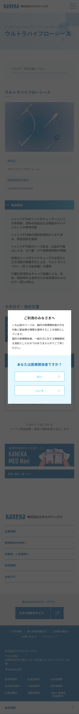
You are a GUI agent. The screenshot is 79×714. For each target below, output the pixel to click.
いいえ (39, 390)
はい (39, 376)
